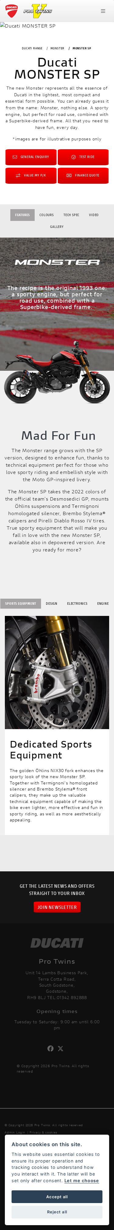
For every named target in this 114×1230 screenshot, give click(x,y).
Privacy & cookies (43, 1132)
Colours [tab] (47, 214)
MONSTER (57, 48)
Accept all (57, 1196)
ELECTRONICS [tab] (77, 603)
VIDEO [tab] (94, 214)
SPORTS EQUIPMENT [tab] (20, 603)
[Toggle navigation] (103, 11)
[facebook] (52, 1049)
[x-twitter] (62, 1049)
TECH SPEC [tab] (71, 214)
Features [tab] (22, 214)
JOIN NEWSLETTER (57, 907)
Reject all (57, 1211)
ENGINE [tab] (103, 603)
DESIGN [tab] (51, 603)
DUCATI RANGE (32, 48)
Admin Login (15, 1132)
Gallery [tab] (57, 226)
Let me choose (81, 1180)
